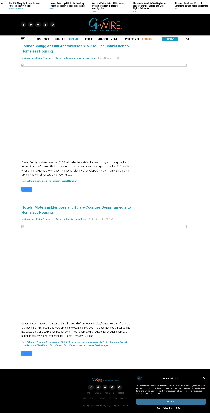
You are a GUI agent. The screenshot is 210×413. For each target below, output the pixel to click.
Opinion (121, 393)
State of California (40, 345)
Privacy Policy (89, 398)
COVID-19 (65, 342)
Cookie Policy (162, 408)
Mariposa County (94, 342)
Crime (91, 11)
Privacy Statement (176, 408)
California (60, 58)
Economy (70, 58)
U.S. (132, 11)
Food (50, 9)
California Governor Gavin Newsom (43, 181)
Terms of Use (105, 398)
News (93, 58)
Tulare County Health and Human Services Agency (87, 345)
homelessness (78, 342)
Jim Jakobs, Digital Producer (38, 58)
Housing (80, 58)
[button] (204, 378)
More (26, 189)
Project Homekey (69, 181)
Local (87, 58)
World (98, 393)
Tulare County (56, 345)
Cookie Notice (121, 398)
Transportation (13, 9)
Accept (171, 401)
